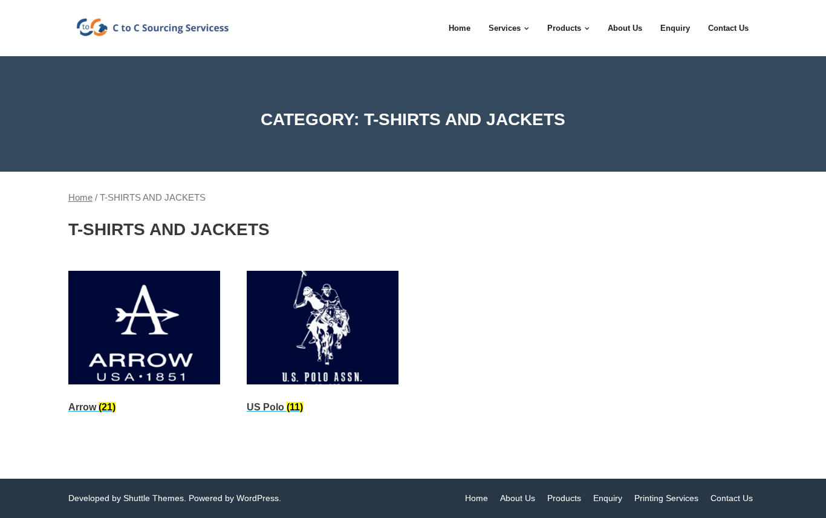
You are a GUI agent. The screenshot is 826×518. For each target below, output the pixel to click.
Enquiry (607, 498)
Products (564, 498)
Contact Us (732, 498)
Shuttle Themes (153, 498)
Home (80, 197)
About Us (517, 498)
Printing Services (666, 498)
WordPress (257, 498)
